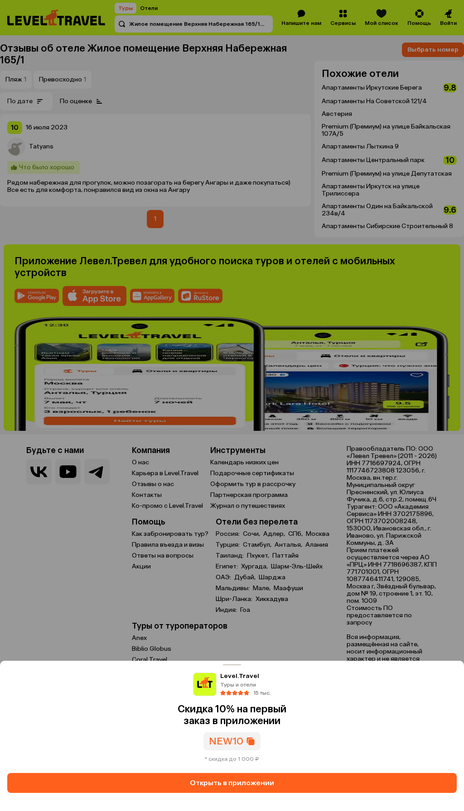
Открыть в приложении (232, 782)
